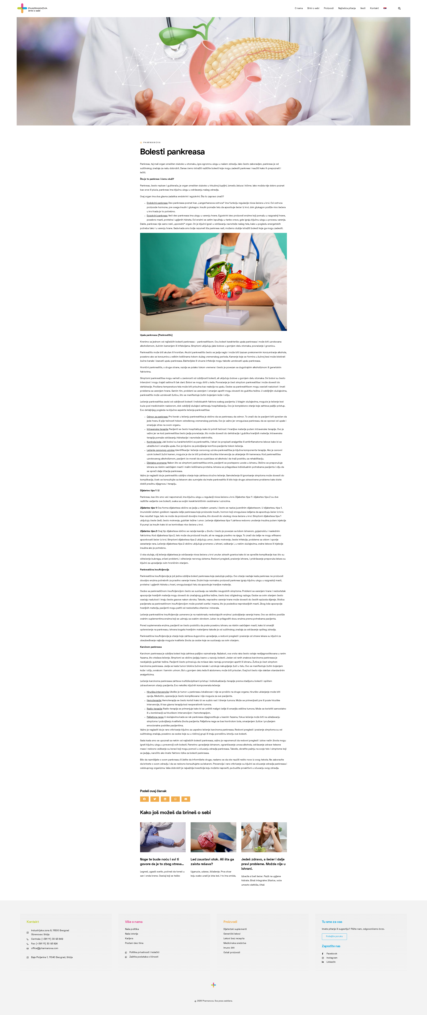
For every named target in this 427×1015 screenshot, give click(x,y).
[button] (399, 8)
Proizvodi (329, 8)
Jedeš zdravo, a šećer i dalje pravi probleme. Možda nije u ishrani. (263, 864)
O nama (299, 8)
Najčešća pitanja (347, 8)
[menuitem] (384, 8)
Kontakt (374, 8)
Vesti (362, 8)
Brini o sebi (313, 8)
